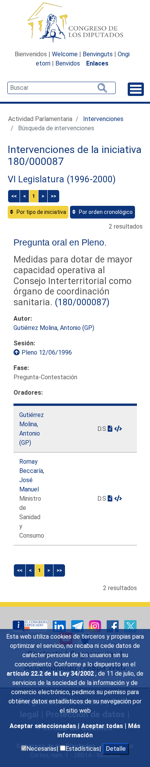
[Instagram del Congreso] (96, 626)
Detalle (116, 748)
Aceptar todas (103, 726)
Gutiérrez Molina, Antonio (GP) (53, 327)
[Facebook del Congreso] (113, 626)
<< (14, 196)
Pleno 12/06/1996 (47, 352)
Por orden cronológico (105, 212)
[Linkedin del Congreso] (60, 626)
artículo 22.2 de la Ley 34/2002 (51, 673)
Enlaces (97, 63)
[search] (61, 88)
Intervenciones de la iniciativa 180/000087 (75, 156)
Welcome (65, 54)
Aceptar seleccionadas (44, 726)
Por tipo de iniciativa (40, 212)
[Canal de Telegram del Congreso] (78, 626)
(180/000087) (81, 302)
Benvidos (67, 63)
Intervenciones (103, 119)
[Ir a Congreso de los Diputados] (75, 22)
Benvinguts (98, 54)
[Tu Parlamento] (31, 626)
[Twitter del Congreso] (130, 626)
